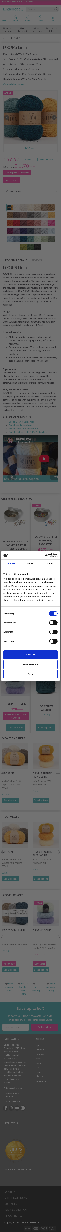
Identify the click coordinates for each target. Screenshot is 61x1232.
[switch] (53, 622)
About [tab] (50, 563)
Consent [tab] (11, 563)
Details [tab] (30, 563)
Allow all (30, 654)
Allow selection (30, 664)
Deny (30, 674)
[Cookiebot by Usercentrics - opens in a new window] (45, 555)
